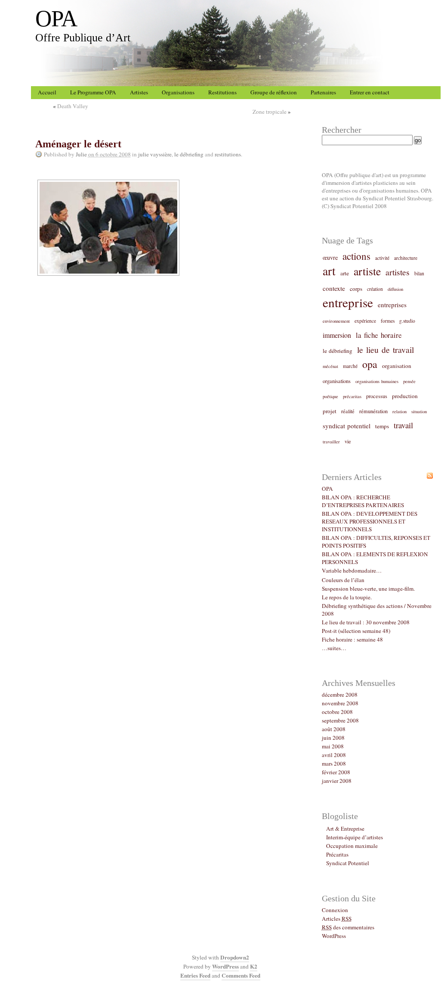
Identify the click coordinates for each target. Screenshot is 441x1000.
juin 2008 (333, 737)
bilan (419, 273)
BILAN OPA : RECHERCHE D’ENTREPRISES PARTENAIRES (363, 501)
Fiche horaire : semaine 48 (352, 639)
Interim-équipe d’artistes (354, 837)
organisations (337, 380)
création (375, 289)
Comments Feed (241, 975)
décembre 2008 (340, 694)
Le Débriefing (189, 154)
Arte (344, 273)
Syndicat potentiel (346, 425)
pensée (409, 381)
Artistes (397, 271)
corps (356, 289)
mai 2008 (333, 746)
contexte (334, 288)
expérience (365, 321)
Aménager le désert (78, 144)
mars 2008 (334, 763)
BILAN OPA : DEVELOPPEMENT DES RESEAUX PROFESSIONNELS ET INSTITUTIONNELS (369, 521)
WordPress (334, 936)
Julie (81, 154)
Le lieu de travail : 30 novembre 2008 (366, 622)
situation (419, 411)
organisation (396, 366)
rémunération (373, 411)
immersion (337, 335)
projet (329, 411)
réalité (348, 411)
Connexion (335, 910)
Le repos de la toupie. (347, 597)
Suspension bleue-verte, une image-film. (368, 588)
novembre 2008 (340, 703)
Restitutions (228, 154)
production (405, 396)
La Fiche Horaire (379, 335)
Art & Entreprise (345, 828)
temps (382, 426)
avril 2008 (334, 755)
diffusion (395, 289)
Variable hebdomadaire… (352, 570)
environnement (336, 321)
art (329, 271)
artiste (367, 271)
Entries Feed (195, 975)
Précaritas (352, 396)
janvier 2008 (337, 781)
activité (382, 258)
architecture (405, 258)
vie (348, 441)
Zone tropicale (270, 111)
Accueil (47, 92)
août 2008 (333, 729)
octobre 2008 (337, 712)
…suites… (334, 648)
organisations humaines (376, 381)
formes (388, 321)
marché (350, 366)
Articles (337, 918)
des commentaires (348, 927)
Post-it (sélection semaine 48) (356, 631)
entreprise (348, 302)
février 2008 (336, 772)
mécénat (330, 366)
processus (376, 396)
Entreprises (392, 304)
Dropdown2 (234, 957)
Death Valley (72, 106)
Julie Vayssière (155, 154)
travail (403, 425)
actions (356, 255)
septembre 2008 (340, 720)
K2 (253, 966)
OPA (56, 18)
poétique (330, 396)
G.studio (407, 321)
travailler (331, 442)
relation (399, 411)
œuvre (330, 257)
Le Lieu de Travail (385, 349)
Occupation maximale (352, 846)
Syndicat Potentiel (347, 863)
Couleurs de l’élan (343, 580)
